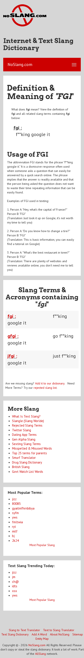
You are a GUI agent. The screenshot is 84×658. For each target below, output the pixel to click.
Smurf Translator (24, 458)
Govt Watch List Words (27, 472)
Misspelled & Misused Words (32, 448)
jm (13, 577)
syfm (15, 513)
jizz (14, 499)
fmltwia (17, 522)
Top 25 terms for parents (29, 453)
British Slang (21, 467)
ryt (14, 527)
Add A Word (39, 634)
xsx (14, 591)
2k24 (15, 541)
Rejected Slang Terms (27, 425)
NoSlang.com (36, 645)
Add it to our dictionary (49, 383)
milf (14, 531)
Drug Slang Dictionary (27, 462)
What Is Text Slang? (26, 416)
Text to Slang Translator (58, 630)
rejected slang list (45, 388)
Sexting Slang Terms (26, 444)
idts (14, 586)
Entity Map (42, 639)
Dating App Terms (24, 435)
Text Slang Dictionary (15, 634)
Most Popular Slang (42, 545)
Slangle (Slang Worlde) (28, 421)
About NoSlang (59, 634)
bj (13, 536)
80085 (16, 504)
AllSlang (40, 654)
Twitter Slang (21, 430)
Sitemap (77, 634)
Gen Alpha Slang (23, 439)
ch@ (15, 582)
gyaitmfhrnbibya (23, 508)
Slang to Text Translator (24, 630)
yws (14, 517)
